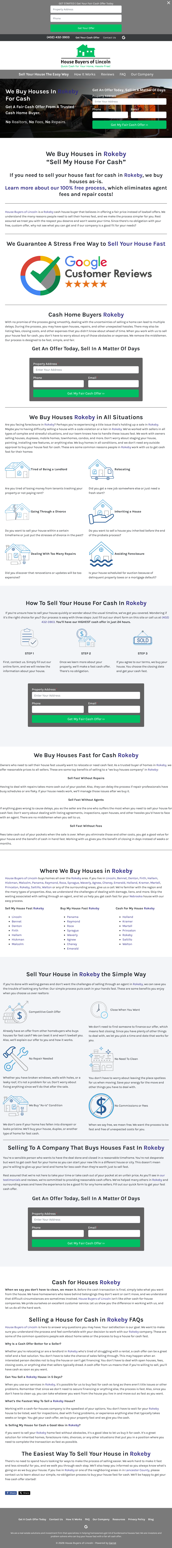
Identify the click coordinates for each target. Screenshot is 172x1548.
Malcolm (25, 883)
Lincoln (111, 878)
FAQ (123, 74)
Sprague (73, 883)
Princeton (11, 887)
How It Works (84, 74)
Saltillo (36, 887)
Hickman (11, 883)
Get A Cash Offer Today (32, 1519)
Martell (155, 883)
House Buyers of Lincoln (21, 212)
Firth (143, 878)
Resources (119, 1519)
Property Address (105, 96)
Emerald (119, 883)
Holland (132, 883)
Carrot (112, 1542)
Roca (62, 883)
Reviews (107, 74)
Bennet (122, 878)
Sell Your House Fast (136, 243)
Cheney (107, 883)
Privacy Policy (136, 1519)
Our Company (142, 74)
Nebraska (136, 896)
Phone (96, 109)
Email (135, 109)
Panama (38, 883)
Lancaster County (137, 1470)
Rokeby (68, 91)
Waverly (85, 883)
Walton (47, 887)
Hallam (152, 878)
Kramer (144, 883)
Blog (151, 1519)
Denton (133, 878)
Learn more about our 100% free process (55, 188)
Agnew (96, 883)
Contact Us (109, 37)
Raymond (51, 883)
